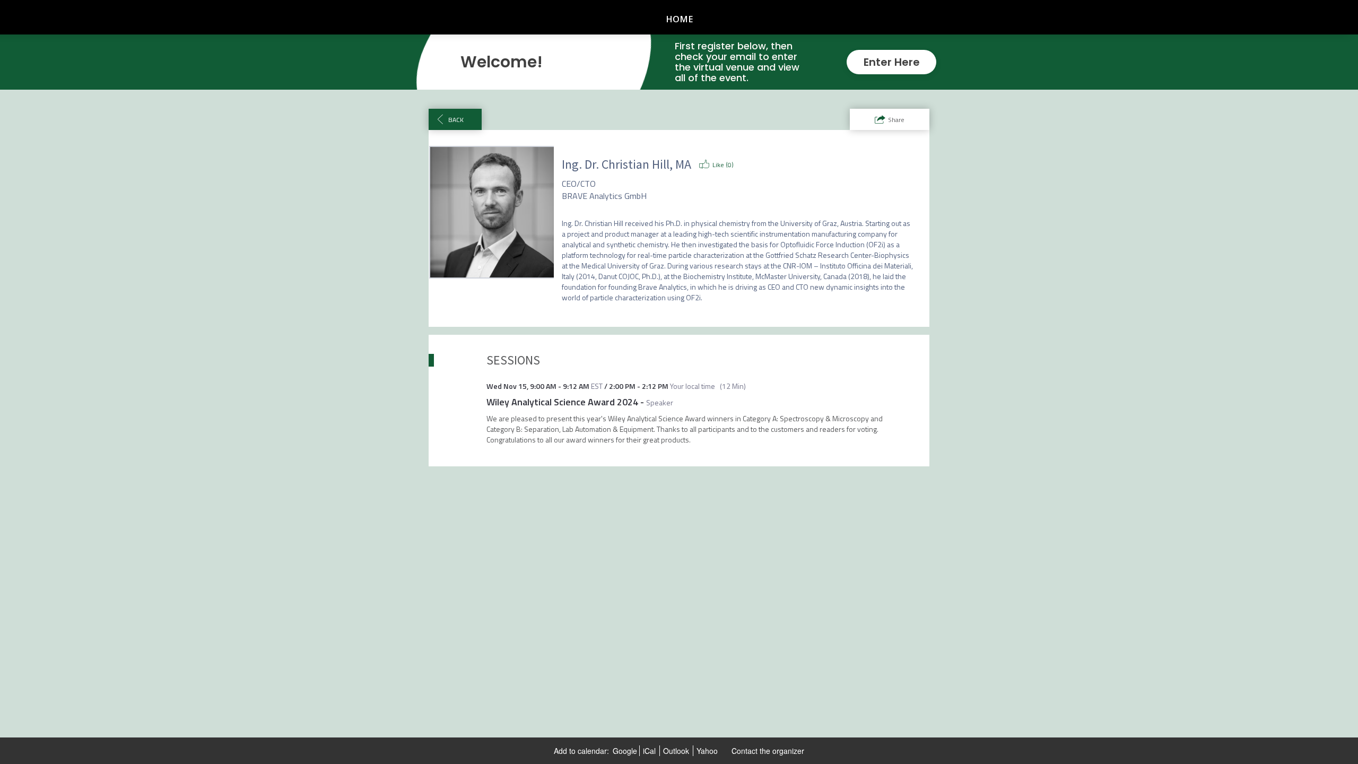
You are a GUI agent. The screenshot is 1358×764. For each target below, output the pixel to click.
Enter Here (892, 62)
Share (896, 120)
